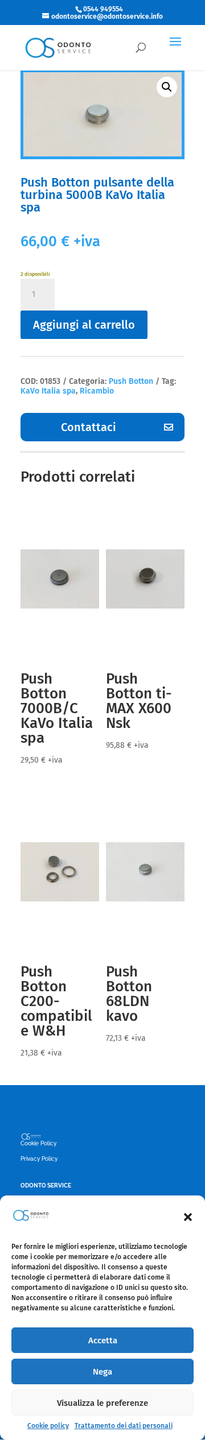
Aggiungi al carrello (84, 325)
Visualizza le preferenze (102, 1403)
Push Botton (131, 381)
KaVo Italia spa (48, 391)
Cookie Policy (38, 1143)
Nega (102, 1372)
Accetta (102, 1340)
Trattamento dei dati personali (124, 1426)
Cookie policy (48, 1426)
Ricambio (97, 391)
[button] (188, 1217)
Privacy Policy (39, 1159)
